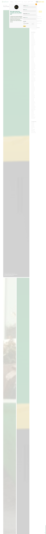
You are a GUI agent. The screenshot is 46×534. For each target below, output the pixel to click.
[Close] (36, 4)
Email (25, 9)
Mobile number (26, 13)
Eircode (25, 17)
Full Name (25, 5)
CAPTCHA (24, 21)
